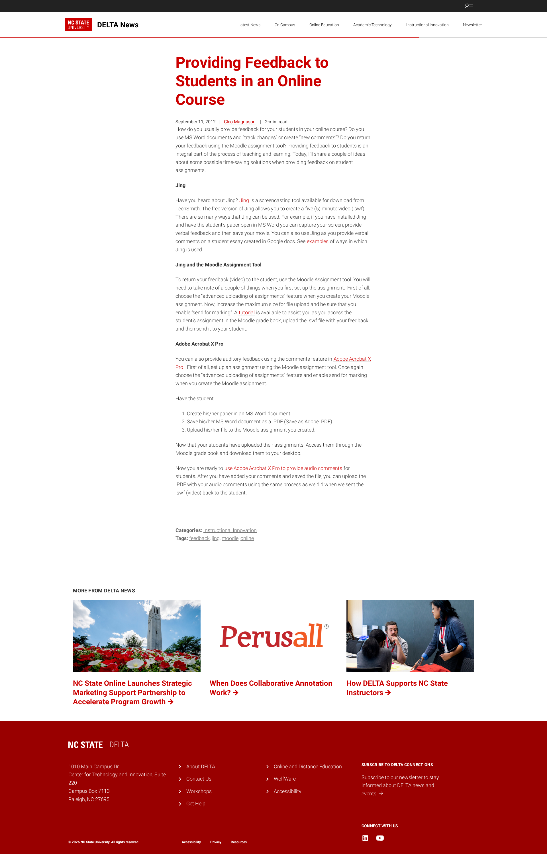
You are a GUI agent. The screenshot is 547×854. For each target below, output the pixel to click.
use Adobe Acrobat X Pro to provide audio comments (283, 468)
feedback (199, 538)
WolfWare (285, 779)
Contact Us (198, 779)
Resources (239, 842)
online (247, 538)
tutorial (247, 312)
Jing (244, 200)
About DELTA (200, 766)
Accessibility (287, 791)
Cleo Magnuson (240, 121)
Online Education (324, 24)
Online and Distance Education (308, 766)
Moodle (230, 538)
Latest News (249, 24)
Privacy (215, 842)
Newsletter (472, 24)
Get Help (195, 803)
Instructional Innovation (427, 24)
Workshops (199, 791)
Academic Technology (372, 24)
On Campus (285, 24)
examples (317, 241)
